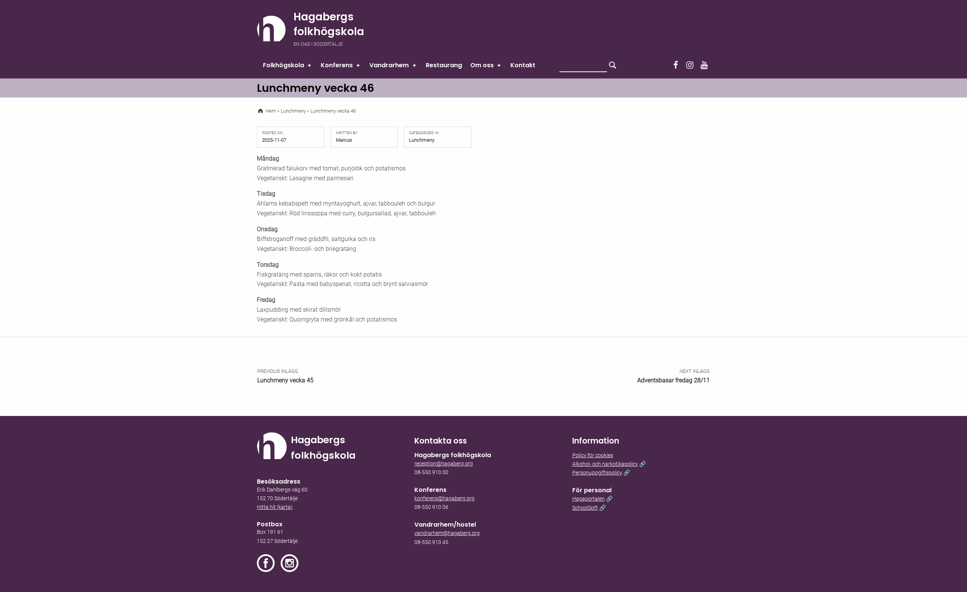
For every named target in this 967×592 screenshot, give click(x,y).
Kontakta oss (440, 440)
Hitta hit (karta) (275, 507)
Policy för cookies (592, 455)
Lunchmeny (421, 140)
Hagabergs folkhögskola (328, 24)
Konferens (337, 65)
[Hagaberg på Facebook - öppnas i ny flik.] (269, 563)
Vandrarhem (389, 65)
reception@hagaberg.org (443, 464)
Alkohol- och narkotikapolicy (605, 464)
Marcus (344, 140)
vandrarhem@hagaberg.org (447, 533)
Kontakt (522, 65)
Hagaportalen (588, 499)
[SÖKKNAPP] (613, 65)
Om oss (482, 65)
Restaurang (444, 65)
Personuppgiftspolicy (597, 473)
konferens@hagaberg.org (444, 498)
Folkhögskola (283, 65)
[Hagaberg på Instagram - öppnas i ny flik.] (289, 563)
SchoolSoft (585, 508)
